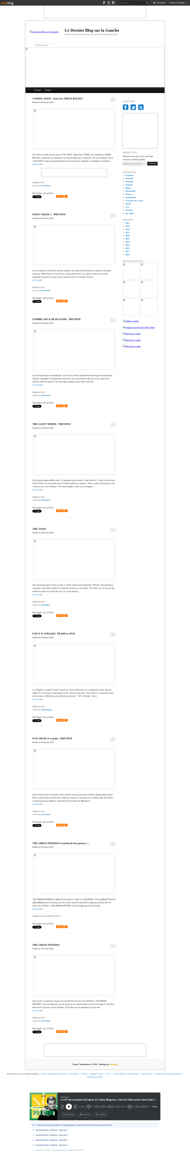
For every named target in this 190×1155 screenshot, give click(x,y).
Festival (129, 184)
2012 (127, 248)
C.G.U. (108, 1074)
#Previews (46, 185)
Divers (128, 188)
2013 (127, 245)
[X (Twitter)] (108, 2)
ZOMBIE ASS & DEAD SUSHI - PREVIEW (56, 319)
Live (127, 207)
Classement (131, 197)
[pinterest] (113, 2)
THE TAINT (39, 529)
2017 (127, 232)
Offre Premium (147, 1074)
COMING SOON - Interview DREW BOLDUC (57, 98)
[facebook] (104, 2)
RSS (141, 107)
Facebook (125, 107)
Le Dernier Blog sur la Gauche (92, 30)
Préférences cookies (94, 1077)
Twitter (133, 107)
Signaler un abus (96, 1074)
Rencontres (130, 191)
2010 (127, 254)
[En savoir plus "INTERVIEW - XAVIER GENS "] (131, 296)
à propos (102, 1114)
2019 (127, 226)
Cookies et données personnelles (168, 1074)
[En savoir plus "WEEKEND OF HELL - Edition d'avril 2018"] (149, 296)
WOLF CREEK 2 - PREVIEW (49, 214)
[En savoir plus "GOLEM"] (131, 314)
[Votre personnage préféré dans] (74, 473)
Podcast (129, 210)
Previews (129, 181)
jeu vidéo (130, 213)
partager (86, 1114)
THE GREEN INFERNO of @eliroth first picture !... (61, 843)
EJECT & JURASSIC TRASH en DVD (53, 633)
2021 (127, 223)
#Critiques (46, 605)
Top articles (74, 1074)
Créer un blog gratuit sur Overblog (54, 1074)
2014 (127, 242)
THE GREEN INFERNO (46, 945)
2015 (127, 238)
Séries (128, 203)
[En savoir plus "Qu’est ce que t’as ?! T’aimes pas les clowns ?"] (149, 314)
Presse (128, 194)
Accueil (38, 90)
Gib (19, 1074)
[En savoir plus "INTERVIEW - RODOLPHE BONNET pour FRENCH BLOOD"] (131, 279)
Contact (48, 90)
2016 (127, 235)
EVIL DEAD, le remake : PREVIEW (52, 738)
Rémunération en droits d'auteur (126, 1074)
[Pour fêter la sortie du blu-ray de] (74, 148)
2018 (127, 229)
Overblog (114, 1064)
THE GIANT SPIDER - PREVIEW (51, 424)
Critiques (129, 175)
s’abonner (70, 1114)
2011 (127, 251)
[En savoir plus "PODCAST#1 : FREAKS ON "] (149, 279)
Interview (129, 178)
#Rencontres (47, 709)
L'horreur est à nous (134, 200)
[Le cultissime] (74, 683)
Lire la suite (37, 164)
